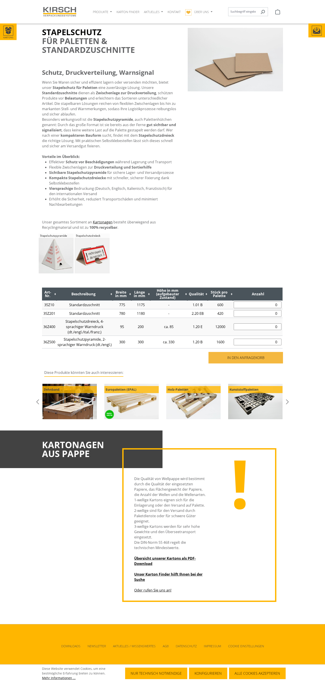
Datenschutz (186, 646)
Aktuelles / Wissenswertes (134, 646)
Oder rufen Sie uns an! (152, 590)
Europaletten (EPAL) (121, 389)
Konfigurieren (208, 673)
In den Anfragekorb (245, 357)
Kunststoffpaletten (243, 389)
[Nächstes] (287, 401)
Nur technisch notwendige (156, 673)
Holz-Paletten (178, 389)
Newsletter (97, 646)
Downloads (70, 646)
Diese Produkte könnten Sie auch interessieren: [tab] (83, 372)
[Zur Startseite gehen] (60, 12)
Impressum (212, 646)
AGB (166, 646)
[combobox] (243, 11)
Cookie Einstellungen (246, 646)
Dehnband (51, 389)
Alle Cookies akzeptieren (257, 673)
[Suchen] (263, 11)
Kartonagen (103, 222)
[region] (162, 401)
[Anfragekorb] (277, 11)
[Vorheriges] (37, 401)
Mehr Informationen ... (59, 678)
